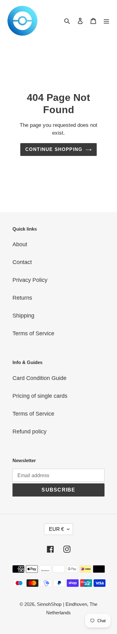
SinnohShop (49, 604)
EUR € (56, 529)
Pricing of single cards (39, 396)
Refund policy (29, 431)
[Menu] (106, 20)
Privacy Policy (29, 280)
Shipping (23, 315)
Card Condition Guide (39, 378)
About (19, 244)
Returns (22, 298)
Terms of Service (33, 333)
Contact (22, 262)
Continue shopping (54, 149)
